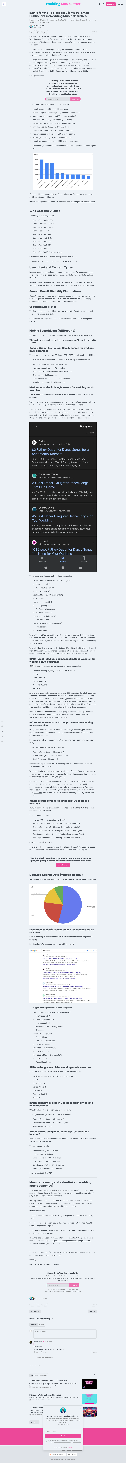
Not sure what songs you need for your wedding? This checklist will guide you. (54, 1397)
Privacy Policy (77, 1442)
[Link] (26, 210)
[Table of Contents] (2, 731)
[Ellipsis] (95, 1341)
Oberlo (43, 335)
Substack (38, 793)
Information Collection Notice (62, 1442)
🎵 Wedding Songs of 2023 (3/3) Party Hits (48, 1380)
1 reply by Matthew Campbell (44, 1357)
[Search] (99, 4)
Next (91, 1311)
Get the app (72, 1454)
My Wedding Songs (51, 1264)
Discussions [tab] (43, 1375)
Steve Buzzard (37, 1342)
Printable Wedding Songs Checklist (45, 1395)
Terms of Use (71, 1440)
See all (33, 1422)
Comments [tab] (34, 1325)
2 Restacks (44, 1298)
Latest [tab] (36, 1375)
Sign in (120, 4)
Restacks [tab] (41, 1325)
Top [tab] (32, 1375)
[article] (63, 1385)
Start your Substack (58, 1454)
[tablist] (37, 1325)
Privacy (64, 1450)
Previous (36, 1311)
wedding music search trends (83, 202)
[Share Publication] (103, 4)
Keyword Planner (72, 194)
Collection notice (77, 1450)
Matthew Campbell (39, 25)
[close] (80, 1408)
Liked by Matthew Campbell (42, 1344)
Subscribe (110, 4)
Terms (69, 1450)
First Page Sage (47, 216)
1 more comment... (35, 1366)
